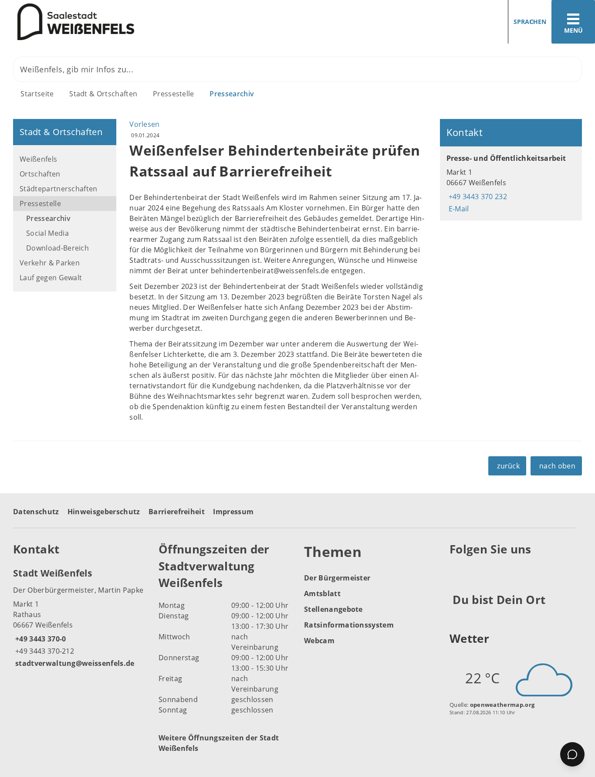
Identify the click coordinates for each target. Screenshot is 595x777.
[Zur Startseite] (145, 22)
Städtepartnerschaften (59, 188)
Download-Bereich (57, 248)
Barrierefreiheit (177, 511)
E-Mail (457, 209)
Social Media (47, 233)
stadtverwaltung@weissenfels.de (74, 663)
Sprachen (530, 21)
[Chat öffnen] (572, 754)
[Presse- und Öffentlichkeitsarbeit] (510, 183)
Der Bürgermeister (337, 578)
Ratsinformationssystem (349, 625)
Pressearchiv (232, 93)
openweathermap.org (502, 705)
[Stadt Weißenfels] (79, 617)
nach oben (557, 466)
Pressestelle (173, 93)
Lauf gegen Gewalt (51, 277)
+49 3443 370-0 (39, 639)
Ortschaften (40, 174)
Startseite (37, 93)
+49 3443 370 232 (476, 196)
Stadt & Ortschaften (103, 93)
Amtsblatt (322, 593)
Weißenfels (38, 159)
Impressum (233, 511)
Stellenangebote (333, 609)
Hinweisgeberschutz (104, 511)
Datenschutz (36, 511)
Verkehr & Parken (50, 263)
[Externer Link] (458, 571)
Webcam (319, 640)
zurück (508, 466)
